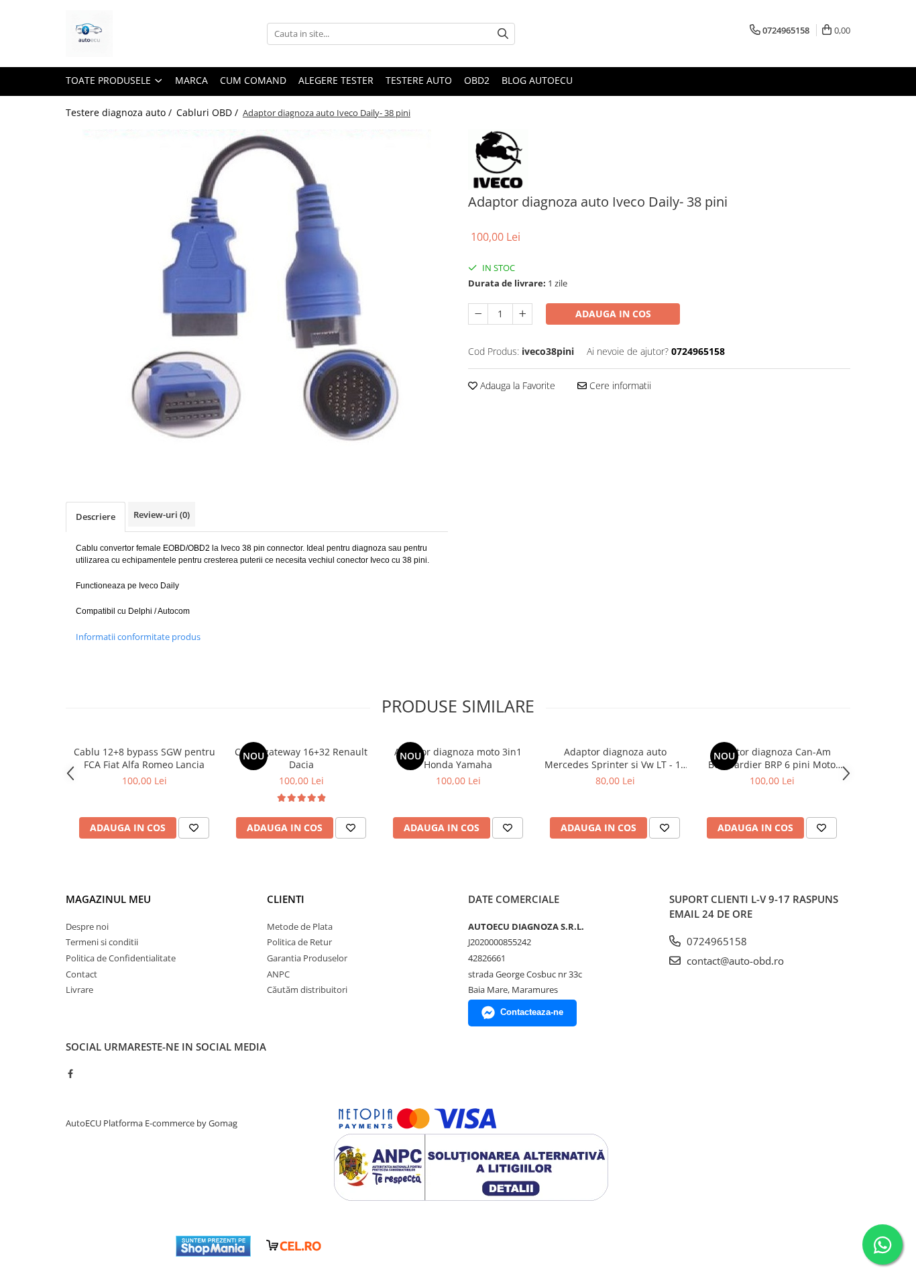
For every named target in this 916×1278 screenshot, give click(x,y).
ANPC (278, 974)
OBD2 (477, 80)
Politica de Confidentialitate (121, 958)
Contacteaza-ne (531, 1012)
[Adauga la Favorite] (193, 828)
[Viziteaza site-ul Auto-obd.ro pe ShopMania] (213, 1246)
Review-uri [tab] (161, 515)
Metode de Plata (300, 926)
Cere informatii (619, 385)
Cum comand (253, 80)
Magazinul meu (108, 899)
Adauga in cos (613, 313)
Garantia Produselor (307, 958)
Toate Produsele (110, 80)
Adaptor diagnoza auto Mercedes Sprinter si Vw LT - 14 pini (615, 758)
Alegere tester (336, 80)
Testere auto (419, 80)
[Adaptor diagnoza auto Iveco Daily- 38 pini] (257, 289)
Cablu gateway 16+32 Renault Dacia (301, 758)
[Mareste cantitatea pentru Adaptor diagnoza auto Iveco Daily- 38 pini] (522, 314)
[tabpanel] (257, 289)
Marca (191, 80)
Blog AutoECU (537, 80)
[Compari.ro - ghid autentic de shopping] (116, 1246)
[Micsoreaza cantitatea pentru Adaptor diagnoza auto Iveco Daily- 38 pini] (478, 314)
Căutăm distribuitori (307, 989)
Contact (81, 974)
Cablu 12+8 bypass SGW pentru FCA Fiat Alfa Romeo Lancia (144, 758)
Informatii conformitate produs (138, 637)
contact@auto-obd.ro (734, 960)
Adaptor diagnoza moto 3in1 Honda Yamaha (458, 758)
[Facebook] (70, 1073)
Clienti (285, 899)
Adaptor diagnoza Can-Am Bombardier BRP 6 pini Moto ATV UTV (772, 758)
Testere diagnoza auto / (120, 112)
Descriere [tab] (95, 517)
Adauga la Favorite (516, 385)
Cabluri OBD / (208, 112)
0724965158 (715, 941)
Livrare (79, 989)
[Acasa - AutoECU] (133, 33)
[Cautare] (503, 34)
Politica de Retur (299, 942)
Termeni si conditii (102, 942)
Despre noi (87, 926)
